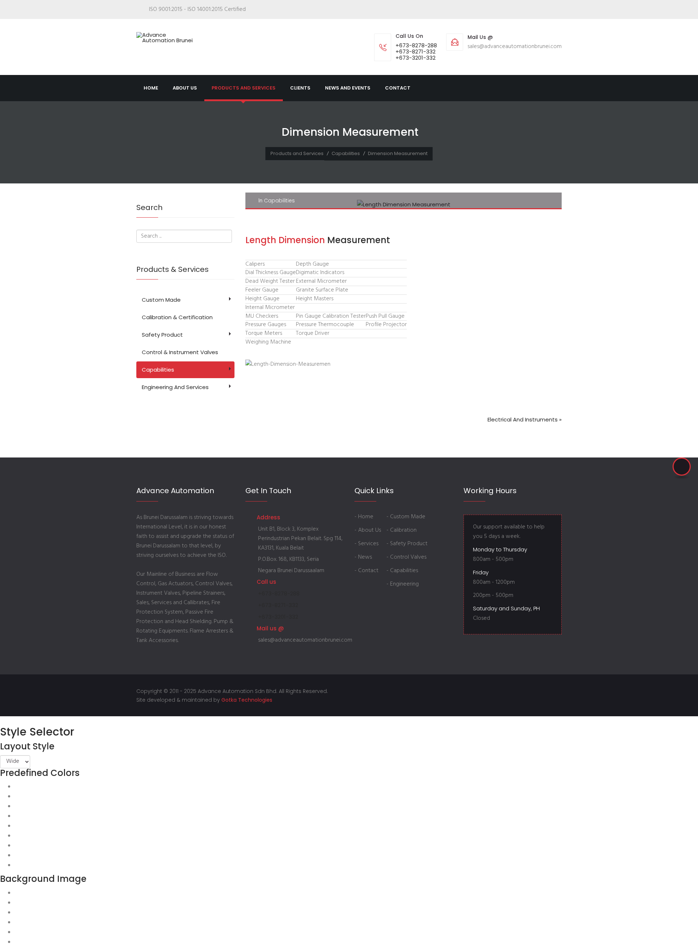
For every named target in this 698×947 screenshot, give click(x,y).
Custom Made (161, 300)
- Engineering (402, 584)
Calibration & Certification (177, 317)
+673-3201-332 (416, 58)
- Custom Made (405, 517)
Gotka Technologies (246, 700)
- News (363, 557)
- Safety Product (407, 544)
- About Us (367, 530)
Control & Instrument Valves (180, 352)
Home (151, 87)
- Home (363, 517)
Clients (300, 87)
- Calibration (401, 530)
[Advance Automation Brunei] (167, 37)
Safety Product (162, 334)
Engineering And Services (175, 387)
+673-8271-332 (416, 51)
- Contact (366, 571)
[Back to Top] (682, 466)
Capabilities (346, 153)
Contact (397, 87)
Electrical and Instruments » (525, 419)
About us (185, 87)
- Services (366, 544)
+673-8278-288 (416, 45)
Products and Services (244, 87)
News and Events (347, 87)
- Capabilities (402, 571)
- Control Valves (406, 557)
